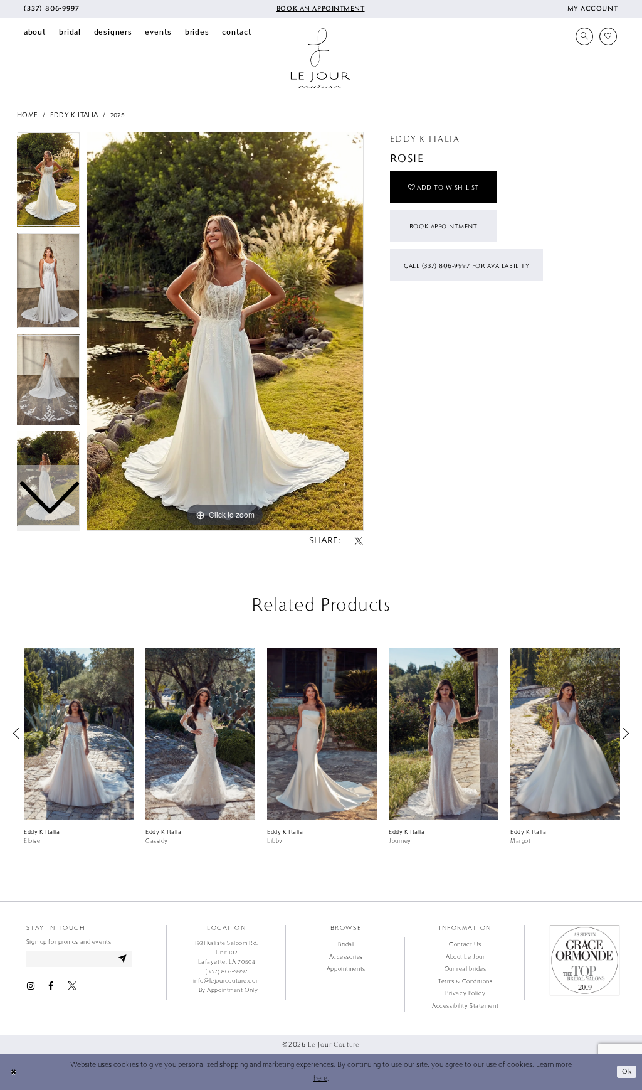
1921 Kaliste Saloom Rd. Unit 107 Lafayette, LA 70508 (226, 952)
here (320, 1078)
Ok (626, 1071)
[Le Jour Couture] (320, 58)
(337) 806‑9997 (226, 971)
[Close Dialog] (13, 1072)
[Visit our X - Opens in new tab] (72, 986)
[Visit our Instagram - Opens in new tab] (30, 986)
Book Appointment (443, 226)
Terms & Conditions (465, 981)
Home (27, 115)
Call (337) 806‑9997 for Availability (466, 265)
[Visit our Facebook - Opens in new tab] (51, 986)
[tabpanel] (225, 331)
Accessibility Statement (465, 1006)
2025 (117, 115)
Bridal (346, 944)
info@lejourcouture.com (226, 981)
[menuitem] (51, 9)
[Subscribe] (123, 958)
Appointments (346, 969)
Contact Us (465, 944)
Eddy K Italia (74, 115)
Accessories (346, 957)
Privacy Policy (465, 993)
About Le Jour (465, 957)
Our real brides (465, 969)
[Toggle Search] (584, 36)
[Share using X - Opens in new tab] (359, 542)
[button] (592, 9)
